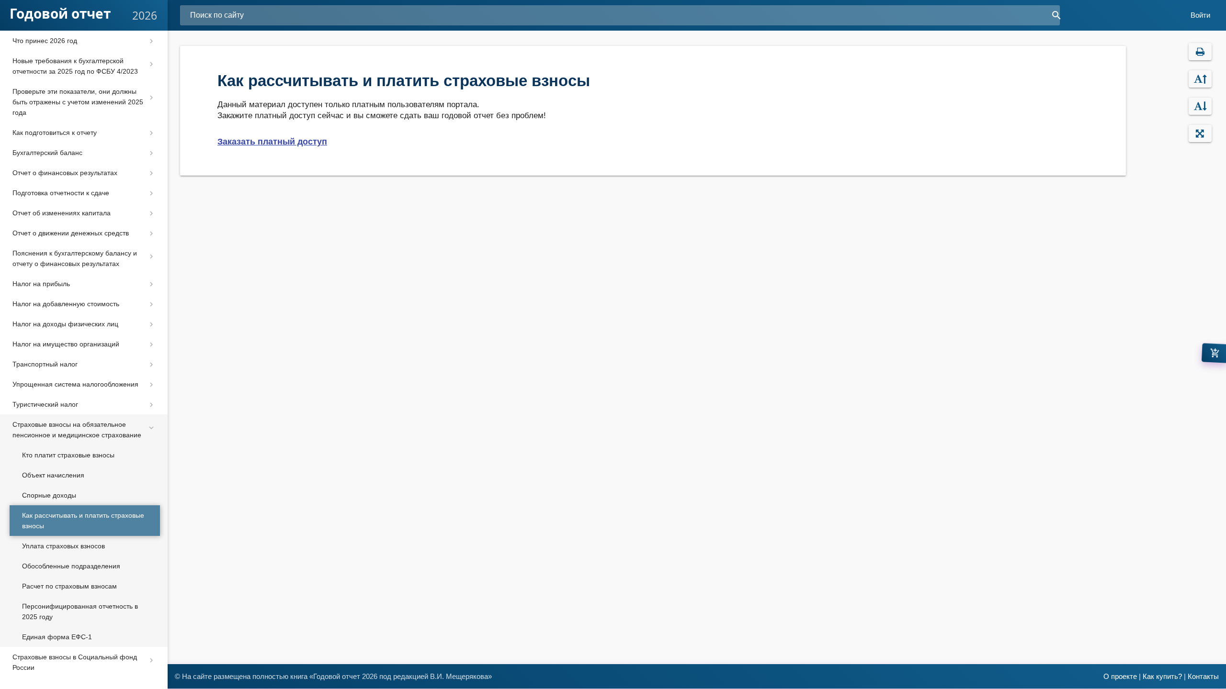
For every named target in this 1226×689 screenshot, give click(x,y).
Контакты (1203, 676)
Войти (1200, 15)
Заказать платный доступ (272, 141)
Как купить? (1162, 676)
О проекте (1120, 676)
